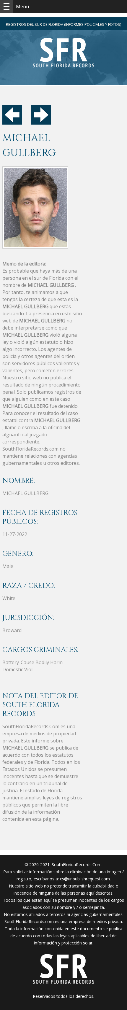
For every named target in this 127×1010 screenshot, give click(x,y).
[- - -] (6, 6)
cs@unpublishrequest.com (85, 879)
